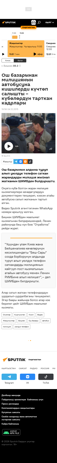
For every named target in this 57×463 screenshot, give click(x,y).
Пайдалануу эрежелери (14, 399)
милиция (7, 326)
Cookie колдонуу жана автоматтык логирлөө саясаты (19, 418)
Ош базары (33, 320)
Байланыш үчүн (35, 399)
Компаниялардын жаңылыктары (18, 408)
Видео (40, 314)
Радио (34, 368)
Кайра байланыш (10, 423)
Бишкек (21, 320)
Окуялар (6, 314)
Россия (45, 368)
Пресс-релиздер (10, 403)
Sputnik (7, 156)
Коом (31, 314)
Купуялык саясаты (11, 412)
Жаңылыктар (9, 320)
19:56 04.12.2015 (10, 109)
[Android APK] (11, 432)
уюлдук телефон (22, 326)
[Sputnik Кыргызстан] (9, 23)
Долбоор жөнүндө (11, 395)
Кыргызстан (19, 314)
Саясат (23, 368)
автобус (45, 320)
